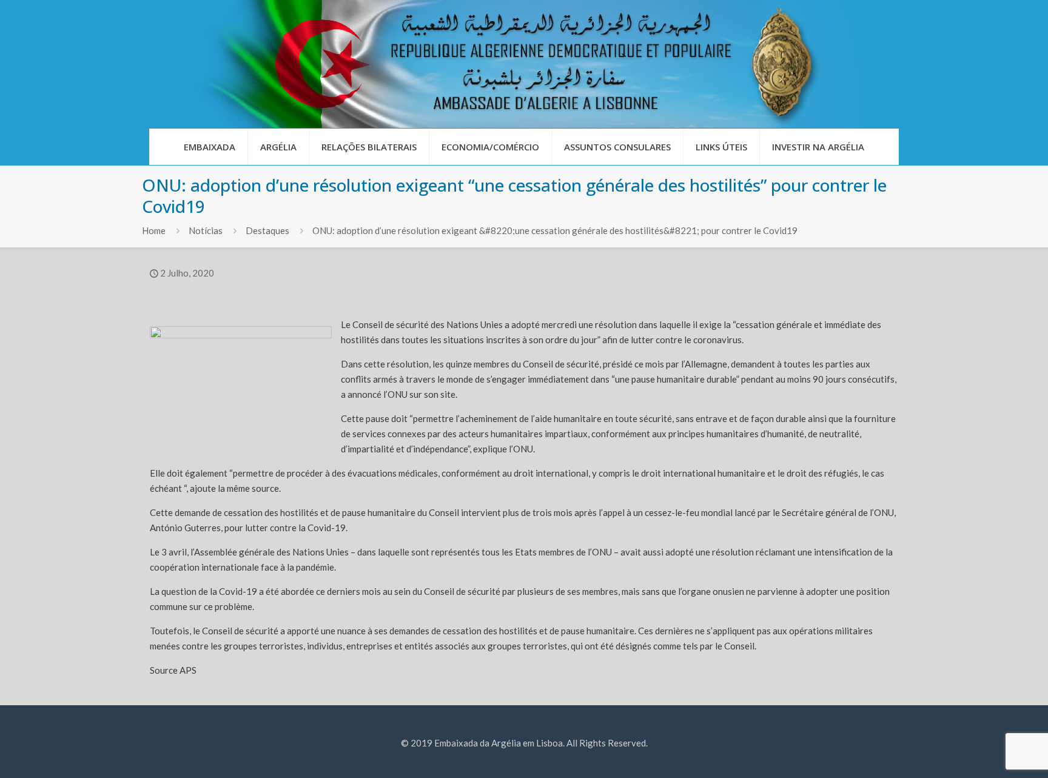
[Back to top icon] (990, 753)
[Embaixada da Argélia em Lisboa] (524, 64)
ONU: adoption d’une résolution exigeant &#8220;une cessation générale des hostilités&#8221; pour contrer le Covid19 (555, 230)
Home (154, 230)
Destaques (267, 230)
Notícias (206, 230)
